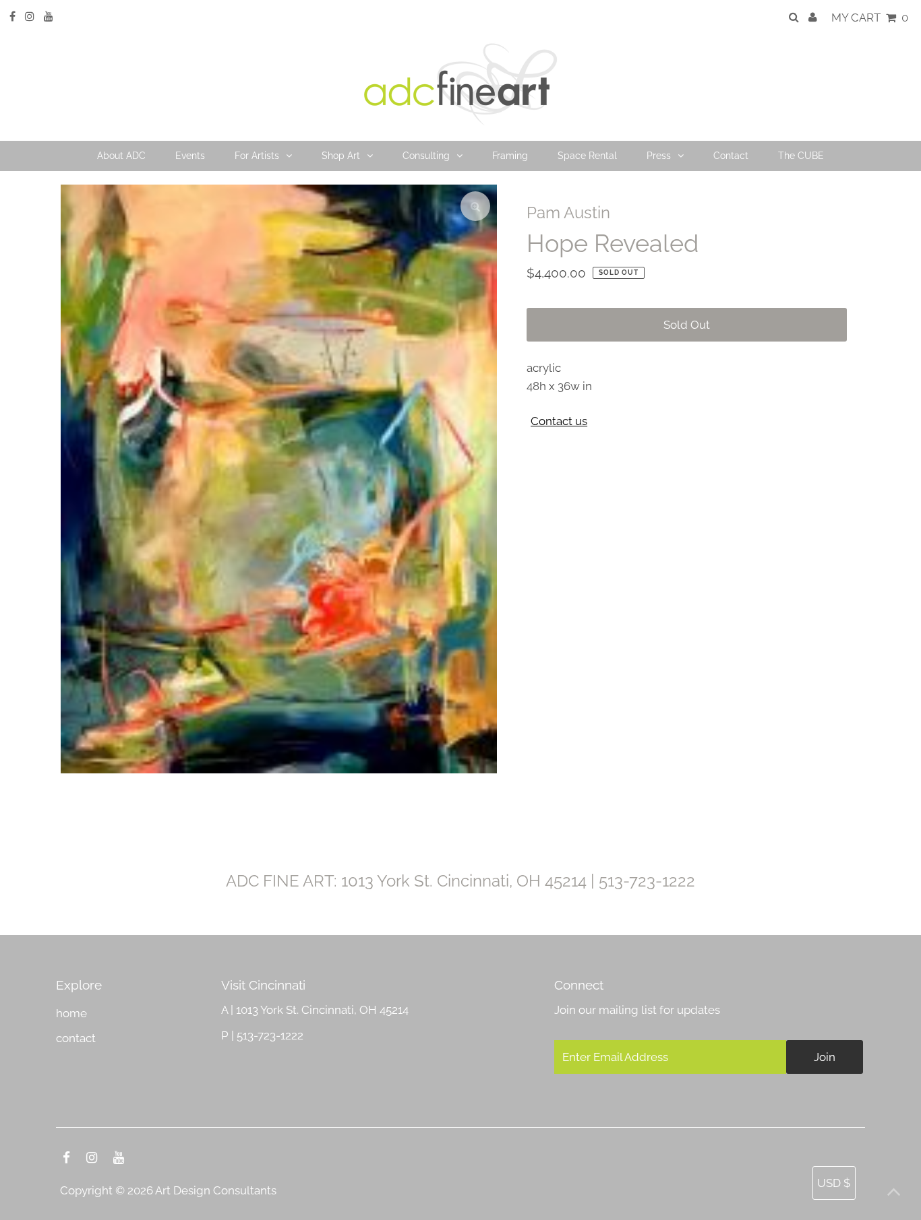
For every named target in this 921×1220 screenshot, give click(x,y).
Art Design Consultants (215, 1190)
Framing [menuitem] (510, 155)
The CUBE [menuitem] (801, 155)
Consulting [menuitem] (426, 155)
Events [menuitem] (190, 155)
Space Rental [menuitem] (587, 155)
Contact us (559, 421)
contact (76, 1038)
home (71, 1013)
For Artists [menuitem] (257, 155)
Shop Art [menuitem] (341, 155)
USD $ (834, 1183)
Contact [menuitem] (730, 155)
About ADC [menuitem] (121, 155)
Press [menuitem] (659, 155)
